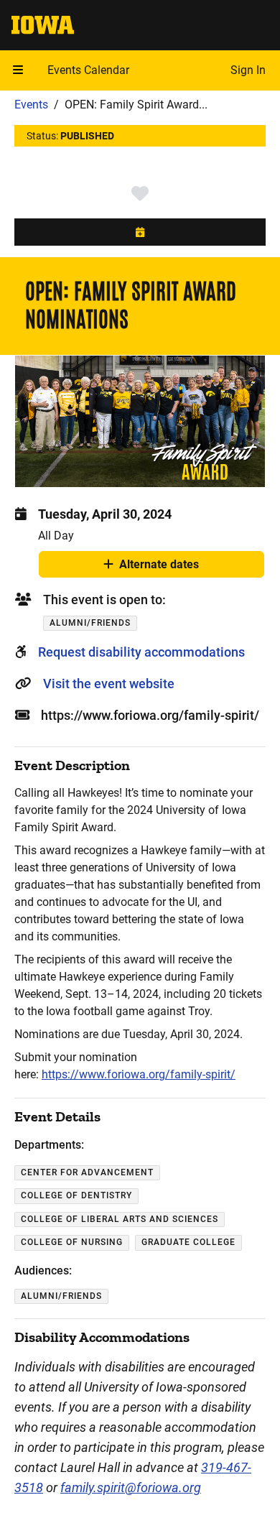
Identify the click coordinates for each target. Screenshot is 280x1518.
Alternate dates (159, 567)
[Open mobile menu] (18, 70)
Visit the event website (108, 683)
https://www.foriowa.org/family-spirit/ (138, 1074)
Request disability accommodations (141, 652)
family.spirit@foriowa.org (130, 1487)
